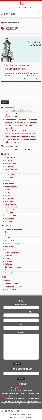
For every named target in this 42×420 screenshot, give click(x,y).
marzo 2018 (9, 178)
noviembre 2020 (11, 169)
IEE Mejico (29, 150)
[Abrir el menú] (38, 13)
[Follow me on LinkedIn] (14, 14)
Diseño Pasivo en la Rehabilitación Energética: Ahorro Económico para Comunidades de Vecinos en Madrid (20, 134)
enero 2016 (9, 201)
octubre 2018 (10, 175)
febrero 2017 (9, 183)
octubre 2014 (10, 218)
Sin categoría (10, 270)
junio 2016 (8, 189)
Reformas (8, 264)
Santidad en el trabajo (13, 267)
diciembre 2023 (11, 163)
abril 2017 (8, 181)
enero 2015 (9, 213)
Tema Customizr (26, 417)
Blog (20, 73)
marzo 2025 (9, 160)
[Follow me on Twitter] (7, 14)
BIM (6, 232)
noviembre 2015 (10, 204)
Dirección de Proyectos (13, 244)
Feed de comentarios (13, 286)
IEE (6, 249)
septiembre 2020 (11, 172)
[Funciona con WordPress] (30, 414)
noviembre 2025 (11, 157)
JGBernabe (34, 79)
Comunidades (10, 241)
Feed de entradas (11, 283)
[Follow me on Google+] (12, 14)
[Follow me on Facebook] (10, 14)
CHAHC (7, 76)
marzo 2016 (9, 198)
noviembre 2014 (11, 216)
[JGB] (21, 3)
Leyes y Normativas (12, 252)
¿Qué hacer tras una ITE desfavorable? (21, 390)
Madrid (25, 79)
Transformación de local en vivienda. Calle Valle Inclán (21, 404)
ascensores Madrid (13, 150)
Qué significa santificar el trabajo (20, 111)
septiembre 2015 (11, 207)
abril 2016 (8, 195)
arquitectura (34, 73)
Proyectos (8, 261)
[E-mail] (5, 14)
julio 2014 (8, 221)
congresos (14, 76)
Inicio (3, 23)
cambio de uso (10, 238)
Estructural (9, 246)
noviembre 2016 (11, 186)
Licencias (8, 255)
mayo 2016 (9, 192)
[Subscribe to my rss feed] (2, 14)
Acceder (8, 280)
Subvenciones (10, 273)
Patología (8, 258)
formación (22, 76)
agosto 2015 (9, 210)
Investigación (17, 79)
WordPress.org (10, 289)
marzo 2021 (9, 166)
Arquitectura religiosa (13, 229)
